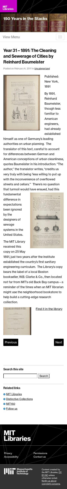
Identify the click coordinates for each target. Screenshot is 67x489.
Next (58, 342)
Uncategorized (42, 68)
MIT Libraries (14, 394)
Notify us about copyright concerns (51, 482)
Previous (11, 342)
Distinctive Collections (19, 399)
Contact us (40, 456)
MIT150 (10, 403)
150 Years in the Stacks (25, 18)
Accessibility (11, 456)
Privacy (8, 453)
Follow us (11, 408)
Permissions (40, 453)
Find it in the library (49, 309)
